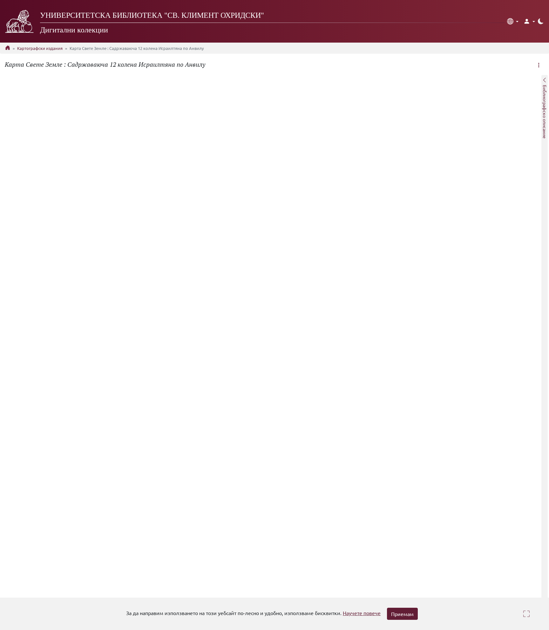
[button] (513, 21)
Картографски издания (40, 48)
